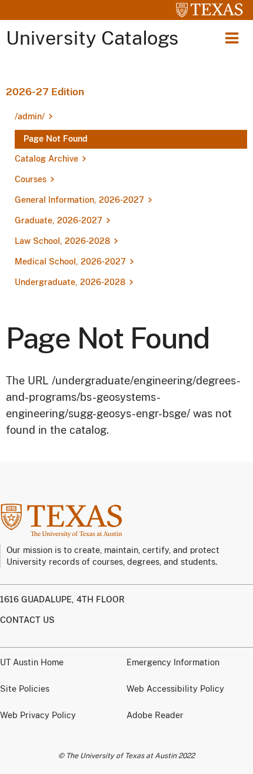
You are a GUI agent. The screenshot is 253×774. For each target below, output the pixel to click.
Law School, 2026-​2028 (62, 241)
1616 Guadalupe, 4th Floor (62, 599)
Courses (30, 179)
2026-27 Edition (45, 92)
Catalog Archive (46, 158)
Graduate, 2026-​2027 (58, 220)
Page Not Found (56, 138)
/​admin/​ (30, 116)
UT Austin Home (32, 662)
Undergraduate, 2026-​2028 (70, 282)
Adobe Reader (155, 715)
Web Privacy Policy (38, 715)
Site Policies (24, 688)
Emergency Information (172, 662)
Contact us (27, 620)
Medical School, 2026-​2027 (70, 261)
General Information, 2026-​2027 (79, 200)
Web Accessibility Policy (175, 688)
